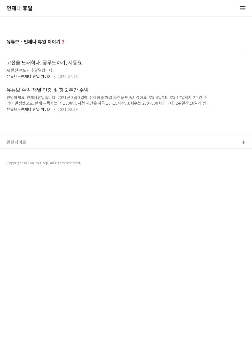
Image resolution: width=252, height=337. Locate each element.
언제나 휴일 (19, 8)
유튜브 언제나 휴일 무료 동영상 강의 (40, 153)
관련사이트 (16, 142)
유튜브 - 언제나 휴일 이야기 (29, 76)
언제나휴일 (17, 164)
